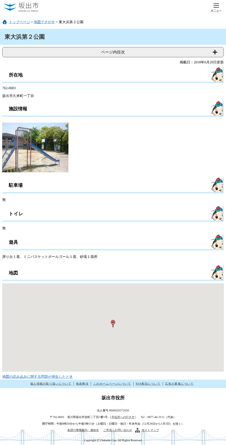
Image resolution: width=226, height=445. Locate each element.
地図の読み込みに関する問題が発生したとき (37, 376)
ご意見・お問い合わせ (117, 430)
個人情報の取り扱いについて (50, 383)
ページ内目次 (113, 52)
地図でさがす (44, 22)
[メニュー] (216, 7)
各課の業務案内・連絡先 (83, 430)
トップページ (19, 22)
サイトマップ (150, 430)
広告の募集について (179, 383)
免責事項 (82, 383)
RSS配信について (148, 383)
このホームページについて (112, 383)
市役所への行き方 (122, 417)
